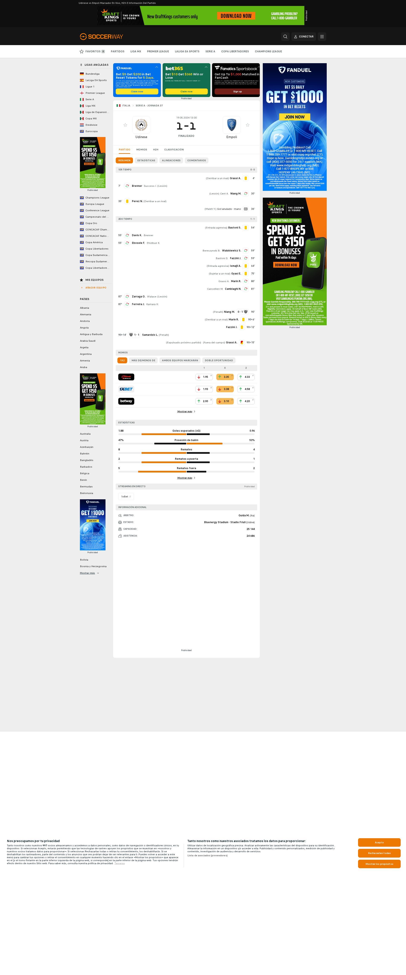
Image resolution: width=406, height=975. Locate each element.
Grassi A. (223, 281)
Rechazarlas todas (379, 853)
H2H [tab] (155, 149)
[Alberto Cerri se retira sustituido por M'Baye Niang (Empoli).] (245, 194)
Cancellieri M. (215, 289)
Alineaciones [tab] (171, 160)
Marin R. (236, 281)
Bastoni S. (222, 258)
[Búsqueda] (285, 36)
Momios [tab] (141, 149)
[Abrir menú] (322, 36)
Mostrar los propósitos (379, 863)
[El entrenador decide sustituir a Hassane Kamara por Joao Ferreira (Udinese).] (127, 304)
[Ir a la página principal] (109, 36)
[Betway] (126, 401)
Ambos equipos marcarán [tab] (180, 360)
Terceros (119, 863)
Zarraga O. (138, 296)
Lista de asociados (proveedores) (207, 855)
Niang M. (235, 193)
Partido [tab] (124, 149)
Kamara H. (152, 304)
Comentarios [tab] (196, 160)
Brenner (137, 186)
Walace (151, 296)
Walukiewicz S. (231, 250)
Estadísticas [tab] (146, 160)
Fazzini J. (235, 258)
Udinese (141, 137)
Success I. (150, 186)
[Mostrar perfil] (141, 125)
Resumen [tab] (124, 160)
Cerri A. (224, 193)
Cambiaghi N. (233, 289)
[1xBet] (126, 389)
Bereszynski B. (211, 250)
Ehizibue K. (153, 243)
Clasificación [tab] (174, 149)
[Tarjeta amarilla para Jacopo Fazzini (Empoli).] (242, 327)
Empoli (231, 137)
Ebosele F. (138, 243)
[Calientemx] (126, 377)
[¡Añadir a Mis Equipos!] (125, 124)
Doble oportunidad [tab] (219, 360)
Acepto (379, 842)
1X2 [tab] (122, 360)
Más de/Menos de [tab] (143, 360)
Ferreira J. (138, 304)
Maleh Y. (210, 209)
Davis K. (137, 235)
